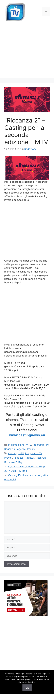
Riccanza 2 (10, 462)
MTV (28, 444)
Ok (27, 687)
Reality (31, 449)
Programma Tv (33, 453)
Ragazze (18, 457)
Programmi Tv (40, 444)
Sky (20, 462)
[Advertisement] (27, 51)
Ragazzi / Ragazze (15, 449)
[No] (50, 682)
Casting (12, 453)
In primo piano (16, 444)
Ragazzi (29, 457)
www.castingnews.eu (27, 435)
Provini (8, 457)
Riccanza (40, 457)
